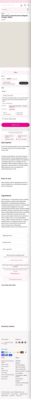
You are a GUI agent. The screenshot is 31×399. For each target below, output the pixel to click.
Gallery (15, 72)
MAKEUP (18, 363)
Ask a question (7, 249)
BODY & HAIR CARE (21, 369)
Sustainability (4, 376)
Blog (2, 368)
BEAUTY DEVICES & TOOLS (23, 371)
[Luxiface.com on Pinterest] (25, 342)
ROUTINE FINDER (20, 365)
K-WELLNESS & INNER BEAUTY (21, 376)
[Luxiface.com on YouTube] (22, 342)
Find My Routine (15, 273)
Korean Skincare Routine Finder (7, 361)
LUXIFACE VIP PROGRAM (22, 383)
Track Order (4, 372)
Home (2, 13)
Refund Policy (7, 242)
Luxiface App (4, 370)
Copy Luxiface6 (23, 83)
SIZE (2, 88)
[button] (15, 129)
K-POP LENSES (19, 378)
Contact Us (19, 395)
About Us (12, 395)
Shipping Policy (7, 235)
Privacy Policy (14, 394)
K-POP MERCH (19, 373)
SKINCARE (18, 361)
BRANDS (18, 381)
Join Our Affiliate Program (7, 374)
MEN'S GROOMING (20, 367)
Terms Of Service (5, 394)
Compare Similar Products (16, 260)
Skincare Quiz (4, 364)
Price (3, 76)
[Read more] (25, 5)
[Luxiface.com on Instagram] (16, 342)
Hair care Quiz (4, 366)
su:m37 (3, 19)
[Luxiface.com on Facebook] (19, 342)
